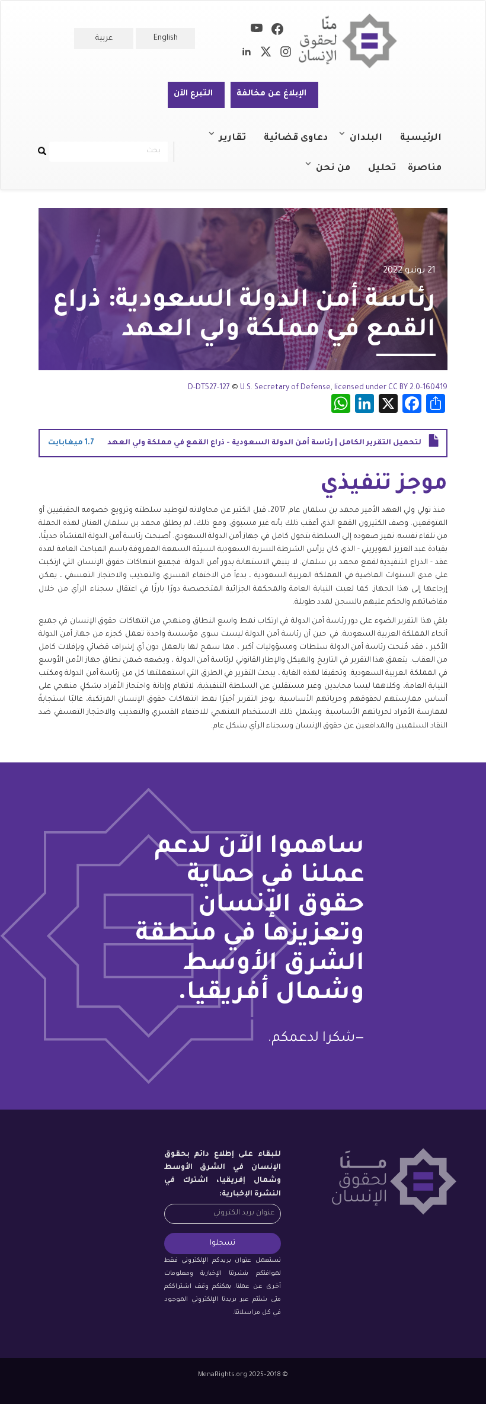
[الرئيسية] (352, 41)
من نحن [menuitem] (339, 174)
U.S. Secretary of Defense (285, 388)
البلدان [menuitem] (372, 143)
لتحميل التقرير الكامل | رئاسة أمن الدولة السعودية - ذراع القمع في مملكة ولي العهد (264, 443)
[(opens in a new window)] (277, 31)
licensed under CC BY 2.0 (377, 388)
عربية (104, 38)
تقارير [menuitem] (238, 143)
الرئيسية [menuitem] (421, 138)
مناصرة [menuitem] (425, 169)
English (166, 38)
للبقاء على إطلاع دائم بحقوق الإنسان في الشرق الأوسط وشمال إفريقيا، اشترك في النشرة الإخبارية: (222, 1174)
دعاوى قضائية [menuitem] (296, 138)
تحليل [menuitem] (382, 169)
